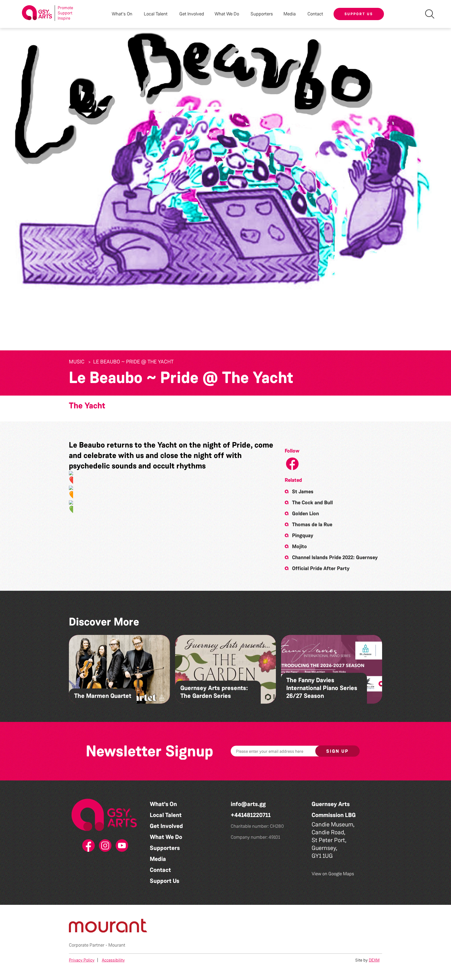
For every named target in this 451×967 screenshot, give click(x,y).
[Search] (429, 14)
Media (158, 859)
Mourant (116, 945)
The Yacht (87, 405)
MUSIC (77, 361)
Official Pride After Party (320, 568)
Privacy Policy (81, 960)
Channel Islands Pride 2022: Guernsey (335, 557)
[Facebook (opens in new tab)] (87, 845)
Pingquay (302, 535)
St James (302, 491)
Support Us (359, 13)
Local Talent (166, 815)
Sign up (337, 751)
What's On (163, 804)
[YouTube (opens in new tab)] (120, 845)
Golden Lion (305, 513)
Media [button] (289, 14)
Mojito (299, 546)
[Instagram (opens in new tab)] (104, 845)
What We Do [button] (227, 14)
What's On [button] (122, 14)
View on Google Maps (333, 874)
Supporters (262, 14)
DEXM (374, 960)
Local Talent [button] (156, 14)
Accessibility (113, 960)
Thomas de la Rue (312, 524)
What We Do (166, 837)
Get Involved (191, 14)
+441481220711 (251, 815)
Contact (315, 14)
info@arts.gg (248, 804)
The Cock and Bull (312, 502)
